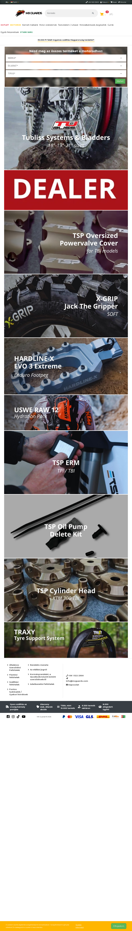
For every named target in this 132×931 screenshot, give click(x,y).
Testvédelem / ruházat (68, 25)
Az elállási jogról (38, 669)
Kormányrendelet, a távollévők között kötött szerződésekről (43, 677)
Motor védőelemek (48, 25)
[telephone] (87, 2)
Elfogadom (118, 926)
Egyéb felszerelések (10, 32)
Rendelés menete (39, 665)
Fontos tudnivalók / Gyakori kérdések (18, 692)
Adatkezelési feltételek (42, 684)
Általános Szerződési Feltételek (15, 667)
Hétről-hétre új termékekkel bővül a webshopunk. (66, 40)
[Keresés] (92, 13)
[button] (111, 14)
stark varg (26, 32)
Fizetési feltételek (14, 676)
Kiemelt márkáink (30, 25)
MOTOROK (15, 25)
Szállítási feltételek (14, 683)
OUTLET (5, 25)
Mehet (120, 81)
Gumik (111, 25)
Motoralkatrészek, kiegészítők (93, 25)
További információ (80, 926)
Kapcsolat (73, 685)
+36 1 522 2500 (76, 675)
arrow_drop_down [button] (121, 58)
